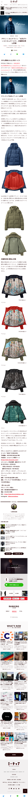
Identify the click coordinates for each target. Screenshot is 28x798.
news (19, 45)
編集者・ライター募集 (16, 784)
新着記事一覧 (15, 782)
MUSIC (5, 771)
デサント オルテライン (18, 47)
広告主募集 (10, 784)
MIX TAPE (14, 779)
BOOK (16, 771)
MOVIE (8, 771)
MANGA (9, 779)
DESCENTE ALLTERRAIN (13, 45)
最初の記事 (8, 553)
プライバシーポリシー (21, 782)
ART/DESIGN (12, 771)
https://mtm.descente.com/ (9, 460)
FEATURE (14, 774)
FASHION (5, 4)
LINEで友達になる (14, 585)
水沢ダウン (5, 45)
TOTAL (20, 611)
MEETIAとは (5, 782)
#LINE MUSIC (7, 598)
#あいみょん (16, 598)
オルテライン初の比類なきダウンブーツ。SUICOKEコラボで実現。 (16, 13)
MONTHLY (14, 611)
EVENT (16, 776)
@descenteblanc (13, 496)
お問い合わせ (10, 782)
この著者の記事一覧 (18, 553)
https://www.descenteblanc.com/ (14, 494)
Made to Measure (10, 47)
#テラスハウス (24, 598)
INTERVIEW (12, 776)
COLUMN (19, 779)
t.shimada (15, 50)
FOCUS (14, 769)
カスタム (23, 45)
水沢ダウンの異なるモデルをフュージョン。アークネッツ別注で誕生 (16, 8)
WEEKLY (7, 611)
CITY (23, 771)
